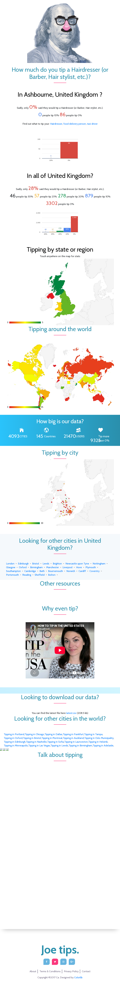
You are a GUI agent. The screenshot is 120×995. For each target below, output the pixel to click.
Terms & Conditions (50, 971)
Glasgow (10, 567)
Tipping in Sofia (55, 741)
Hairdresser (56, 123)
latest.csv (71, 713)
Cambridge (30, 571)
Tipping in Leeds (59, 745)
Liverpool (67, 567)
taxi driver (92, 123)
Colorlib (78, 977)
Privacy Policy (71, 971)
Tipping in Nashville (36, 741)
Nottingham (99, 563)
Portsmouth (12, 574)
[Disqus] (60, 800)
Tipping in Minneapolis (16, 745)
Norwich (70, 571)
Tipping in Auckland (73, 738)
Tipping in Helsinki (98, 741)
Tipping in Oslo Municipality (99, 738)
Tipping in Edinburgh (14, 741)
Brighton (57, 563)
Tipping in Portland (14, 734)
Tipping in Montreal (51, 738)
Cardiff (82, 571)
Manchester (52, 567)
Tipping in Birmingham (80, 745)
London (10, 563)
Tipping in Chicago (34, 734)
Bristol (35, 563)
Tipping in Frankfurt (73, 734)
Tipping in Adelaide (103, 745)
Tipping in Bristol (32, 738)
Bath (42, 571)
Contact (86, 971)
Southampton (13, 571)
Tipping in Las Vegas (39, 745)
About (33, 971)
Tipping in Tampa (93, 734)
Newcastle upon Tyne (77, 563)
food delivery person (74, 123)
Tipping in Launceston (76, 741)
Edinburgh (23, 563)
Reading (26, 574)
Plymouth (90, 567)
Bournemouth (55, 571)
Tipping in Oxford (13, 738)
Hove (79, 567)
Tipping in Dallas (53, 734)
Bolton (51, 574)
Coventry (95, 571)
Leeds (46, 563)
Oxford (23, 567)
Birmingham (36, 567)
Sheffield (40, 574)
